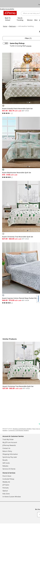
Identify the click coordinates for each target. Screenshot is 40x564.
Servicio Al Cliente (9, 469)
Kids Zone (6, 494)
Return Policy (7, 451)
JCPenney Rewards (9, 445)
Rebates (5, 466)
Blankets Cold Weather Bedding (22, 429)
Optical (5, 491)
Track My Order (8, 439)
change (28, 46)
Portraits (6, 488)
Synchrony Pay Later (10, 457)
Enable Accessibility (7, 9)
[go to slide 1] (27, 102)
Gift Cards (6, 463)
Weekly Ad (6, 482)
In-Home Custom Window (12, 497)
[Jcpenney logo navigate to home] (10, 13)
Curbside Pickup (8, 479)
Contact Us (6, 448)
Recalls (5, 460)
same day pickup (17, 43)
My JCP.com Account (10, 442)
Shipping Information (10, 454)
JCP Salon (6, 485)
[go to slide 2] (29, 102)
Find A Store (7, 476)
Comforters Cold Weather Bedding (18, 430)
